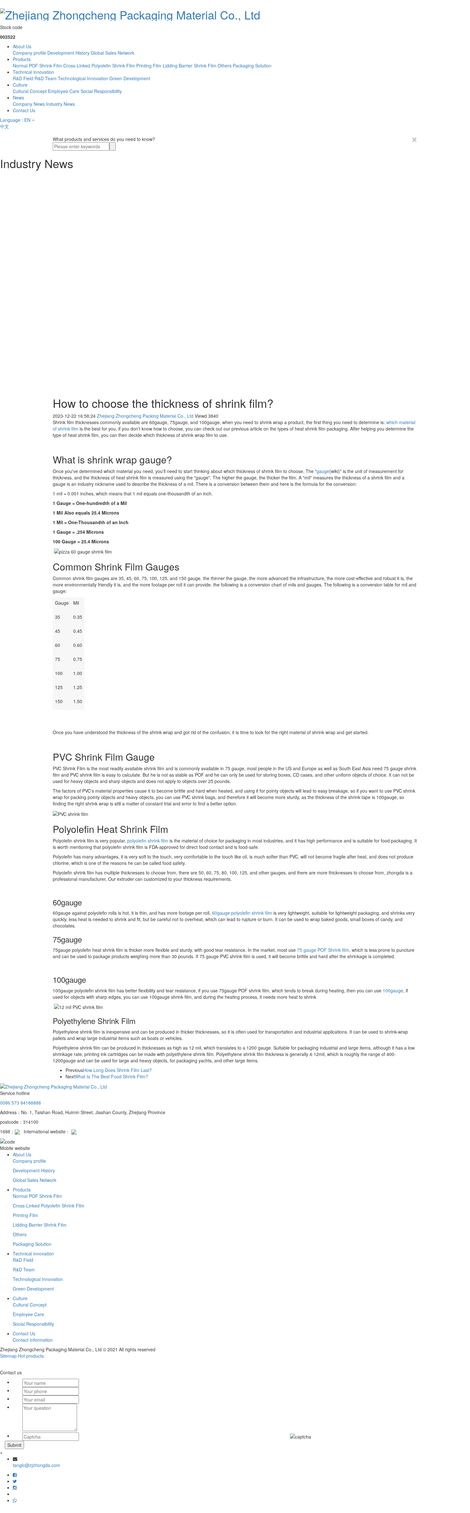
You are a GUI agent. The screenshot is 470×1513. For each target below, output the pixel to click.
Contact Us (24, 110)
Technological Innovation (83, 78)
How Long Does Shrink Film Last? (117, 1070)
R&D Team (46, 78)
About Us (22, 46)
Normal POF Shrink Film (37, 65)
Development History (68, 53)
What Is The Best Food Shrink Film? (111, 1076)
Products (22, 59)
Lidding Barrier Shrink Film (189, 65)
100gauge (393, 990)
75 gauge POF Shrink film (323, 950)
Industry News (60, 104)
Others (224, 65)
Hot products (31, 1356)
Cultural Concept (30, 91)
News (18, 97)
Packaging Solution (252, 65)
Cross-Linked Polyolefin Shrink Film (99, 65)
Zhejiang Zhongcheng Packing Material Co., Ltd (145, 416)
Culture (20, 84)
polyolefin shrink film (147, 840)
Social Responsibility (101, 91)
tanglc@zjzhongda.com (36, 1465)
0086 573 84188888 (20, 1102)
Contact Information (33, 1340)
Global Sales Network (112, 53)
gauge (323, 471)
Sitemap (8, 1356)
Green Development (129, 78)
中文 (4, 126)
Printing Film (148, 65)
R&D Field (23, 78)
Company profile (29, 53)
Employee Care (63, 91)
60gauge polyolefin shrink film (242, 913)
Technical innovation (33, 72)
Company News (29, 104)
